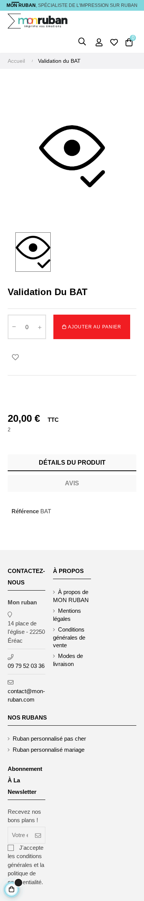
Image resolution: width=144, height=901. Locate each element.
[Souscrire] (38, 835)
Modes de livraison (68, 660)
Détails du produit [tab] (72, 462)
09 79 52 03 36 (26, 666)
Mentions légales (67, 614)
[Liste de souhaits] (15, 357)
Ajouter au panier (94, 327)
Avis (72, 483)
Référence (25, 511)
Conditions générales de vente (69, 637)
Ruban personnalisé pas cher (49, 738)
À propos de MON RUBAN (71, 596)
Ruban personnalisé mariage (48, 749)
